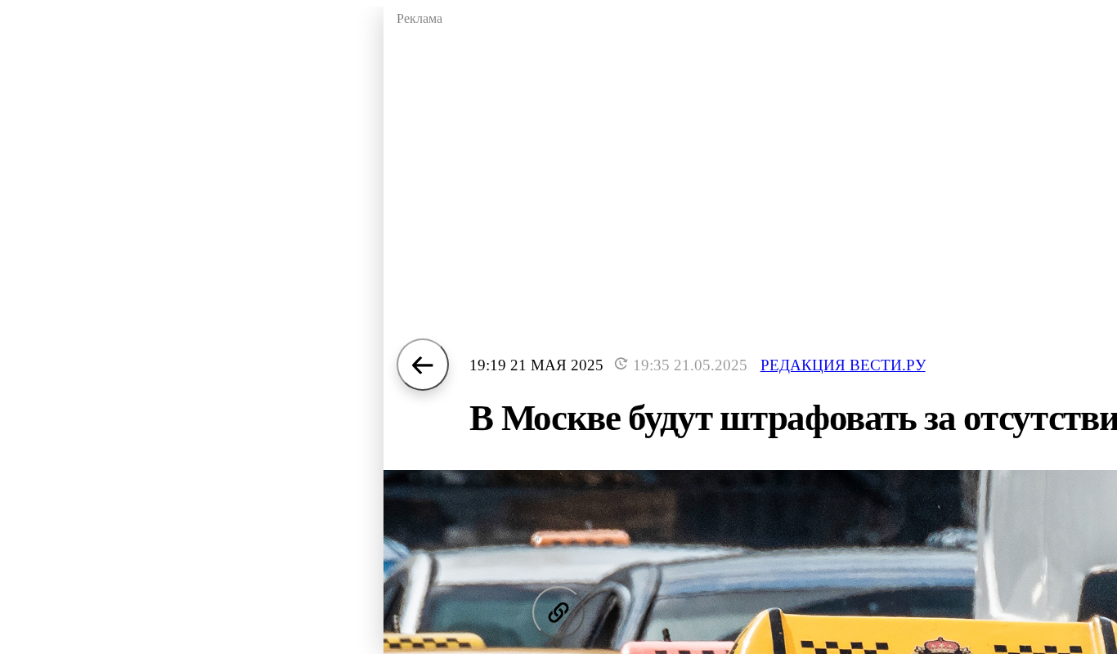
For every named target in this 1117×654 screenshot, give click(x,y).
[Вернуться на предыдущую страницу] (423, 364)
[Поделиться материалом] (558, 612)
